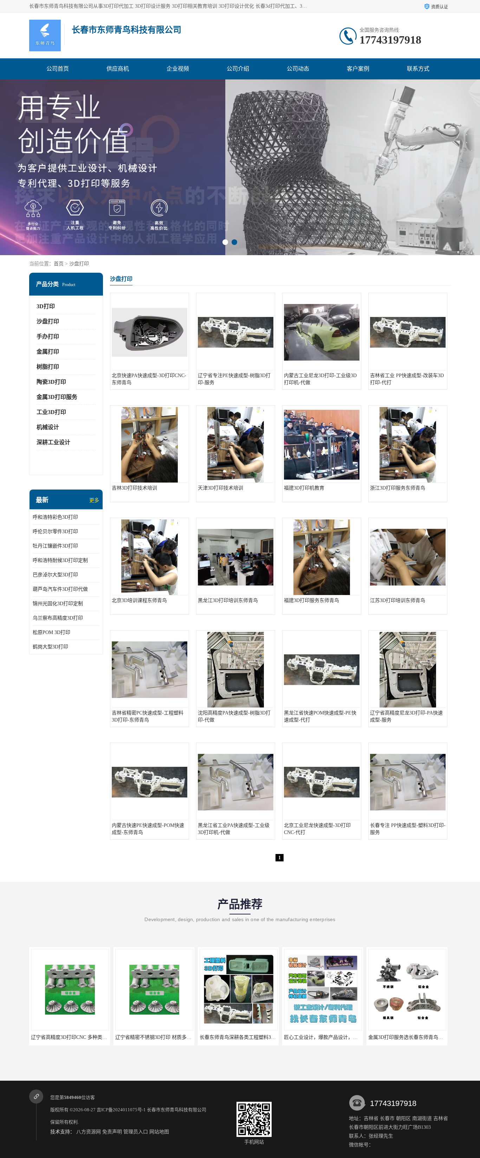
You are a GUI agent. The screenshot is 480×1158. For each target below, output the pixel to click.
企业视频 (178, 69)
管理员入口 (135, 1131)
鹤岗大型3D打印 (50, 646)
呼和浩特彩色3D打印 (55, 517)
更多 (94, 500)
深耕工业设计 (53, 442)
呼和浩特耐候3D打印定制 (60, 560)
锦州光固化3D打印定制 (58, 603)
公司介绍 (238, 69)
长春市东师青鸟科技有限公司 (176, 1109)
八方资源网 (88, 1131)
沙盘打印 (79, 263)
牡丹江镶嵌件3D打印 (55, 546)
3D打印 (46, 306)
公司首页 (57, 69)
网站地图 (159, 1131)
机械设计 (48, 427)
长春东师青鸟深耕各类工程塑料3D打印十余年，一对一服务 (179, 1037)
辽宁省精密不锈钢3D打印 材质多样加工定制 (79, 1037)
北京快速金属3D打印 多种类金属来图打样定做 (418, 1037)
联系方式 (418, 69)
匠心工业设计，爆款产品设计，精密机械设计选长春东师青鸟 (266, 1037)
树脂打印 (48, 367)
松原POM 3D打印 (51, 632)
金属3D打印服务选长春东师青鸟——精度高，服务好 (341, 1037)
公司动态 (298, 69)
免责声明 (112, 1131)
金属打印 (48, 352)
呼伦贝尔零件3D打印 (55, 531)
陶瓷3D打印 (51, 382)
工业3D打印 (51, 412)
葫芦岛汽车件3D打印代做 (60, 589)
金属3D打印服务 (57, 397)
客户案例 (358, 69)
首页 (59, 263)
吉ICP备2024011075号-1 (121, 1109)
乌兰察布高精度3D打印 (58, 618)
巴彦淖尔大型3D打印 (55, 574)
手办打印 (48, 336)
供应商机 (117, 69)
